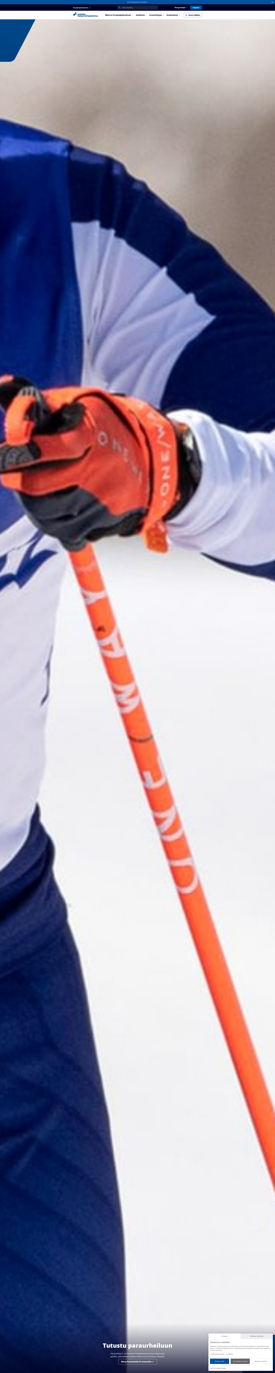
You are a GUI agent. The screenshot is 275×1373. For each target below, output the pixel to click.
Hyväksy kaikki (219, 1361)
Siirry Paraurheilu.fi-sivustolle (136, 2)
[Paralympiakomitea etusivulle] (85, 15)
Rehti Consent (221, 1368)
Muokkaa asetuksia (261, 1361)
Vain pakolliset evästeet (240, 1361)
